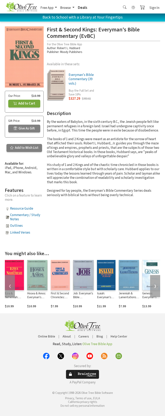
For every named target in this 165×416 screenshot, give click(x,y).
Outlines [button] (16, 225)
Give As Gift (26, 128)
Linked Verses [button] (20, 232)
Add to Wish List (26, 147)
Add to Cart (26, 103)
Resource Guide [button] (21, 208)
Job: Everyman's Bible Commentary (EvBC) (83, 299)
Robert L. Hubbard (68, 48)
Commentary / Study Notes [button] (25, 217)
